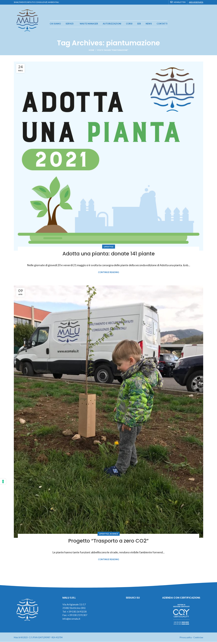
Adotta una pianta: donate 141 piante (108, 253)
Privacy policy (186, 637)
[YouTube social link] (161, 2)
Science (114, 534)
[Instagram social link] (158, 2)
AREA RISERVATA (196, 2)
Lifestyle (108, 246)
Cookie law (198, 637)
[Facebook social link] (154, 2)
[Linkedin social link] (165, 2)
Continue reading (108, 272)
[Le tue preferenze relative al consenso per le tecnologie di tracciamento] (3, 481)
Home (91, 50)
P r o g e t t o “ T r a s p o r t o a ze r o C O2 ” (108, 540)
